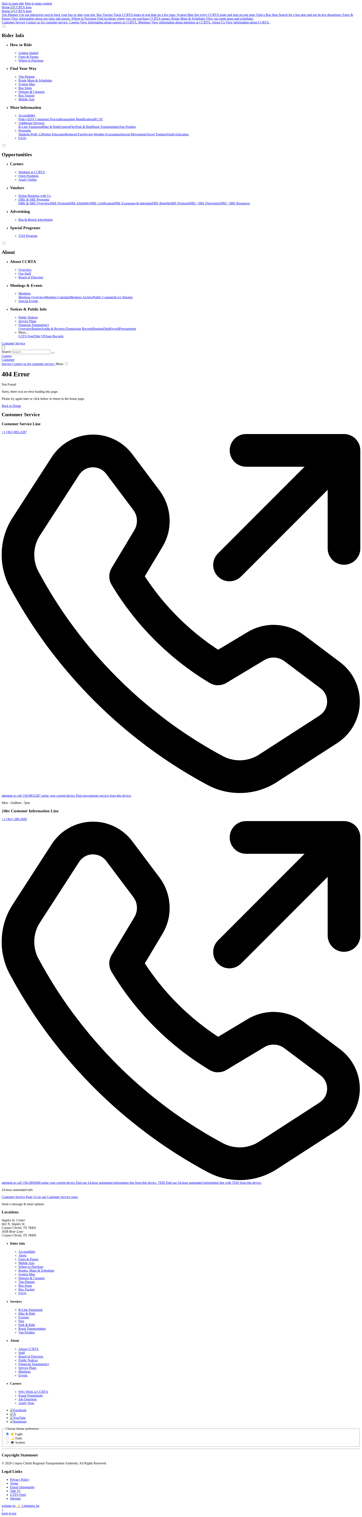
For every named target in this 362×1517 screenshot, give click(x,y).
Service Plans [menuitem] (27, 321)
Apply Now (26, 1403)
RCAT (98, 119)
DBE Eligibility (79, 203)
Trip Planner (26, 1282)
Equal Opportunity (30, 1395)
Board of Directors (30, 1356)
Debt (106, 328)
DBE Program (59, 203)
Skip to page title (13, 3)
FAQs (22, 1293)
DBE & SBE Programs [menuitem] (33, 199)
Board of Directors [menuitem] (30, 277)
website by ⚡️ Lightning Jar (20, 1506)
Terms (14, 1483)
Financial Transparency (33, 1364)
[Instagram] (18, 1421)
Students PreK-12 (30, 134)
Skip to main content (38, 3)
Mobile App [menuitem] (26, 99)
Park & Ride (84, 127)
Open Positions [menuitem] (28, 176)
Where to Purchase (30, 1267)
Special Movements (133, 134)
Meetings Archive (81, 297)
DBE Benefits (161, 203)
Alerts (22, 1255)
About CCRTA (28, 1349)
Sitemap (15, 1498)
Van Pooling (127, 127)
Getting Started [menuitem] (28, 53)
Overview (25, 328)
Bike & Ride (51, 127)
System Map (26, 1274)
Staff (21, 1353)
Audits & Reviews (53, 328)
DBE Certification (102, 203)
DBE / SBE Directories (204, 203)
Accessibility (26, 1251)
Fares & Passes (28, 1259)
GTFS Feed (26, 336)
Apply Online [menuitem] (27, 179)
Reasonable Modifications (77, 119)
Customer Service (13, 343)
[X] (13, 1414)
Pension (98, 328)
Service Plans (27, 1368)
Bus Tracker (26, 1289)
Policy (22, 119)
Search (6, 352)
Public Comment (104, 297)
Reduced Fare (74, 134)
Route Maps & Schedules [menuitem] (35, 80)
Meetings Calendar (57, 297)
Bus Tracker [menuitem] (26, 95)
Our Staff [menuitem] (24, 273)
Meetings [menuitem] (24, 293)
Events (22, 1375)
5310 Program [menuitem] (27, 236)
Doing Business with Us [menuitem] (34, 196)
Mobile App (26, 1263)
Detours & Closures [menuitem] (31, 92)
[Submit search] (52, 353)
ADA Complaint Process (43, 119)
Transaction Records (79, 328)
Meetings (24, 1371)
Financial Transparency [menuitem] (33, 325)
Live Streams (124, 297)
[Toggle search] (3, 347)
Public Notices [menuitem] (28, 317)
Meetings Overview (31, 297)
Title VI (39, 336)
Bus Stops (25, 1285)
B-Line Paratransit (30, 127)
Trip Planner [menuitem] (26, 76)
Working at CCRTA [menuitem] (31, 172)
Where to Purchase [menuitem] (30, 60)
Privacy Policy (19, 1479)
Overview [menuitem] (25, 270)
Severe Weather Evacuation (102, 134)
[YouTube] (18, 1418)
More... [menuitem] (23, 332)
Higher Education (53, 134)
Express (64, 127)
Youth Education (178, 134)
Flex (73, 127)
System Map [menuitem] (26, 84)
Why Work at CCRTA (33, 1392)
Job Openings (27, 1399)
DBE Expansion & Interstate (133, 203)
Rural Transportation (105, 127)
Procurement (127, 328)
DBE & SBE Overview (34, 203)
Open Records (53, 336)
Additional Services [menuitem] (31, 123)
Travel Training (156, 134)
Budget (36, 328)
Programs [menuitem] (24, 130)
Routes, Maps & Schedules (36, 1270)
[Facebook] (18, 1410)
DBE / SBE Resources (235, 203)
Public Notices (28, 1360)
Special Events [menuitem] (28, 301)
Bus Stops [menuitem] (25, 88)
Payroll (114, 328)
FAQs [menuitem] (22, 138)
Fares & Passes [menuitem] (28, 56)
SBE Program (179, 203)
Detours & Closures (31, 1278)
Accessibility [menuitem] (26, 115)
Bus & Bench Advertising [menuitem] (35, 219)
